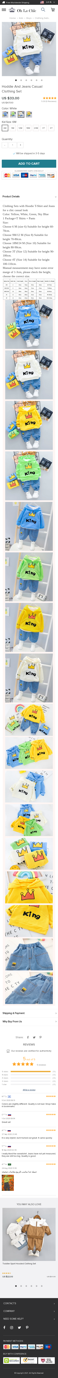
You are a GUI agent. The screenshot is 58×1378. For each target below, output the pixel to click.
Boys (29, 18)
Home (13, 18)
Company (9, 1311)
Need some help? (13, 1318)
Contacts (9, 1303)
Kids (21, 18)
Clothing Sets (42, 18)
